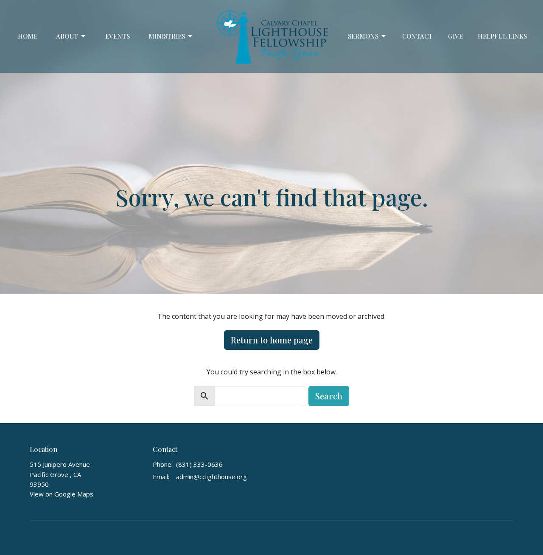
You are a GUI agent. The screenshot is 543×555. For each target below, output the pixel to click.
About (67, 36)
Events (117, 36)
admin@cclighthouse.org (211, 476)
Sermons (363, 36)
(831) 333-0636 (199, 464)
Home (27, 36)
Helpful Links (502, 36)
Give (455, 36)
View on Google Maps (61, 494)
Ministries (166, 36)
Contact (417, 36)
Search (328, 396)
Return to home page (272, 340)
